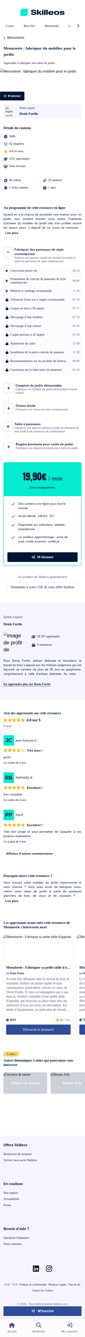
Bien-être (29, 26)
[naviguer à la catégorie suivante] (78, 26)
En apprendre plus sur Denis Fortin (27, 684)
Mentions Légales (57, 1284)
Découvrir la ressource (38, 1029)
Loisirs (10, 26)
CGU (7, 1284)
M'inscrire (45, 1311)
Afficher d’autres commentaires (29, 853)
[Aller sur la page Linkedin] (36, 1268)
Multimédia (52, 26)
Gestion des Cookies (42, 1290)
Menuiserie (15, 37)
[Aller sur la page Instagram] (49, 1268)
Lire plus (11, 233)
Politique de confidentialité (33, 1284)
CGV (15, 1284)
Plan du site (74, 1284)
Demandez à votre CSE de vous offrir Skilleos (42, 587)
